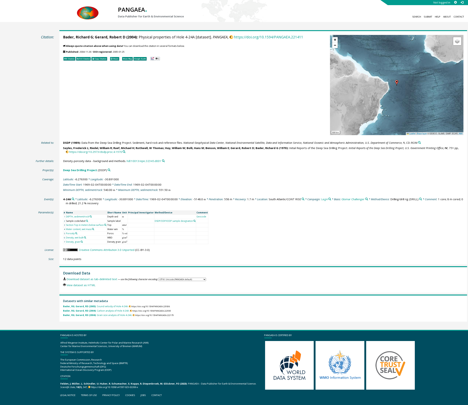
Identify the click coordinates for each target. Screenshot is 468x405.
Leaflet (412, 133)
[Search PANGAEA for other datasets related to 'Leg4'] (329, 199)
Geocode (201, 216)
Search (416, 16)
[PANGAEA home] (88, 9)
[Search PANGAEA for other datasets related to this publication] (419, 142)
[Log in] (462, 2)
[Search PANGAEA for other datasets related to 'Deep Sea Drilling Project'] (109, 170)
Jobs (143, 395)
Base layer (422, 133)
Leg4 (324, 199)
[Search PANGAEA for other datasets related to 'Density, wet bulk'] (85, 237)
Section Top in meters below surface (85, 225)
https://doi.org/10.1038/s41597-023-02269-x (114, 387)
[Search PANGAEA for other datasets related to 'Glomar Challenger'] (366, 199)
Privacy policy (111, 395)
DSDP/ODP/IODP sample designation (174, 221)
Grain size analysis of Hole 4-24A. (97, 315)
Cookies (130, 395)
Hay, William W (175, 148)
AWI (461, 133)
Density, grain (73, 241)
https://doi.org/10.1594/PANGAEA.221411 (268, 37)
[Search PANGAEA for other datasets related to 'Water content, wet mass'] (93, 229)
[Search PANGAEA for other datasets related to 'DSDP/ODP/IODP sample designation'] (194, 221)
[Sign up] (455, 2)
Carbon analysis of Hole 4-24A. (96, 310)
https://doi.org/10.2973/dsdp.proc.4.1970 (95, 152)
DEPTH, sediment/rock (77, 216)
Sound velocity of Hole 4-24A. (95, 306)
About (447, 16)
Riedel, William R (101, 148)
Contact (459, 16)
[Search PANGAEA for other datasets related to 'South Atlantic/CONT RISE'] (303, 199)
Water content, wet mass (78, 229)
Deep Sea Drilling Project (80, 170)
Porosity (70, 233)
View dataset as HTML (81, 285)
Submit (428, 16)
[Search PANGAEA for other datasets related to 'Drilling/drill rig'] (420, 199)
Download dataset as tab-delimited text (92, 279)
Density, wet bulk (74, 237)
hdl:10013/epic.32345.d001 (144, 161)
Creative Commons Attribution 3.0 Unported (106, 250)
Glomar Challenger (353, 199)
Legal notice (68, 395)
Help (437, 16)
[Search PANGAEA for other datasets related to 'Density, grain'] (82, 242)
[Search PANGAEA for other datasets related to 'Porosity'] (76, 233)
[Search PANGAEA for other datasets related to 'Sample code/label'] (87, 221)
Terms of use (89, 395)
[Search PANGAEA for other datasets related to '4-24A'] (73, 199)
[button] (397, 83)
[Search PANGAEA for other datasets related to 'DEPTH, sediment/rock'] (91, 216)
